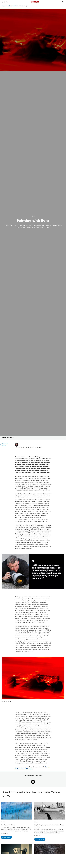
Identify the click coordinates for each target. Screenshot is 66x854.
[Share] (33, 782)
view (33, 216)
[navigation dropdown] (62, 2)
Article (3, 822)
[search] (6, 2)
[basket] (2, 2)
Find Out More (6, 837)
